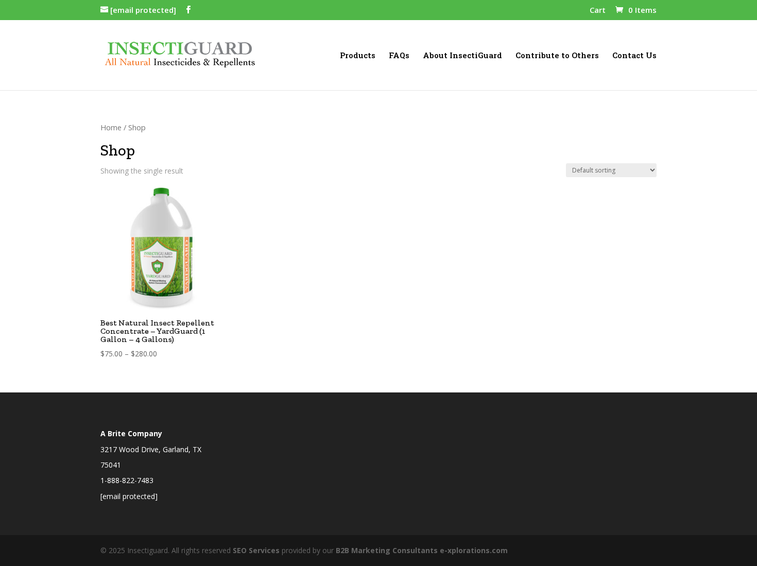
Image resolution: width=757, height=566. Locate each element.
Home (111, 127)
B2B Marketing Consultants (387, 550)
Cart (598, 10)
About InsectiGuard (462, 56)
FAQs (399, 56)
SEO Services (256, 550)
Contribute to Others (557, 56)
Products (357, 56)
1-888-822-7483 (126, 480)
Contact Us (634, 56)
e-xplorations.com (474, 550)
